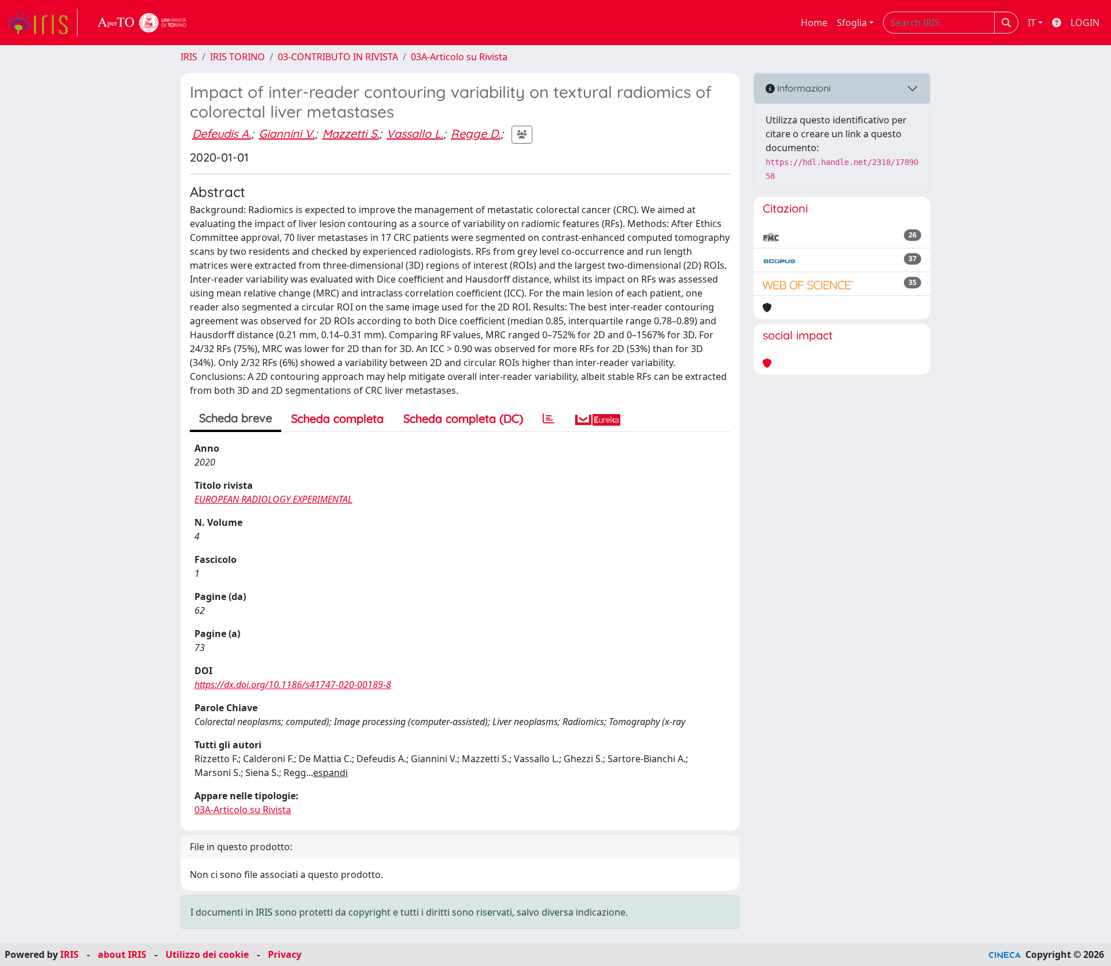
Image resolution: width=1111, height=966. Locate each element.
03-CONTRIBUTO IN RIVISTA (338, 56)
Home (814, 22)
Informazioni (802, 88)
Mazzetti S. (350, 133)
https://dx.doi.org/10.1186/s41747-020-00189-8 (292, 684)
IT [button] (1032, 22)
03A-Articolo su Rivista (459, 56)
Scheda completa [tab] (337, 418)
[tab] (548, 419)
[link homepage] (42, 22)
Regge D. (476, 133)
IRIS (189, 56)
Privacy (284, 954)
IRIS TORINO (237, 56)
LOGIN (1084, 22)
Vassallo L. (415, 133)
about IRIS (122, 954)
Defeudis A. (221, 133)
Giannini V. (287, 133)
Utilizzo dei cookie (207, 954)
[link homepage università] (142, 22)
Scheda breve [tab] (235, 418)
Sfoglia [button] (852, 22)
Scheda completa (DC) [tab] (463, 418)
